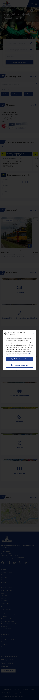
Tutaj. (29, 354)
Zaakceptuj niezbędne (21, 365)
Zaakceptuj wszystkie (21, 359)
